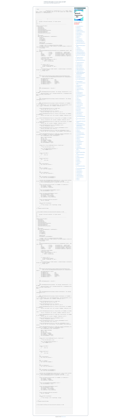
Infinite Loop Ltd (64, 416)
